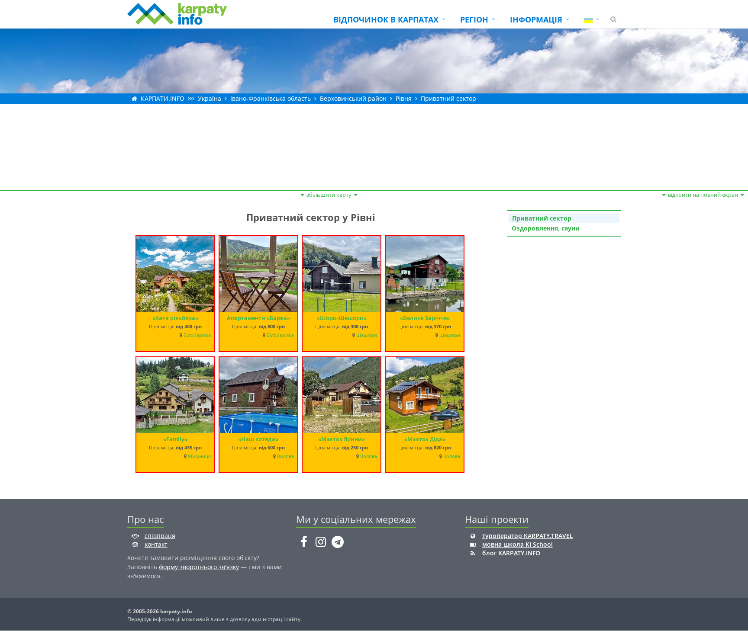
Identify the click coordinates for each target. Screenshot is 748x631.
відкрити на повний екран (703, 195)
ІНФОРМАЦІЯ (536, 19)
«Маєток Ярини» (341, 439)
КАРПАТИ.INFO (162, 98)
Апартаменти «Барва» (258, 318)
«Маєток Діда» (424, 439)
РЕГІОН (474, 19)
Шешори (366, 335)
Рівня (404, 98)
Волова (285, 456)
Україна (209, 98)
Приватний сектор (448, 98)
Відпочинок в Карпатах (385, 19)
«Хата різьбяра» (175, 318)
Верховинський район (353, 98)
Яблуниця (199, 456)
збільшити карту (328, 195)
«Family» (175, 439)
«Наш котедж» (258, 439)
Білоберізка (197, 335)
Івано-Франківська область (270, 98)
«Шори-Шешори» (342, 318)
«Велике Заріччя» (425, 318)
